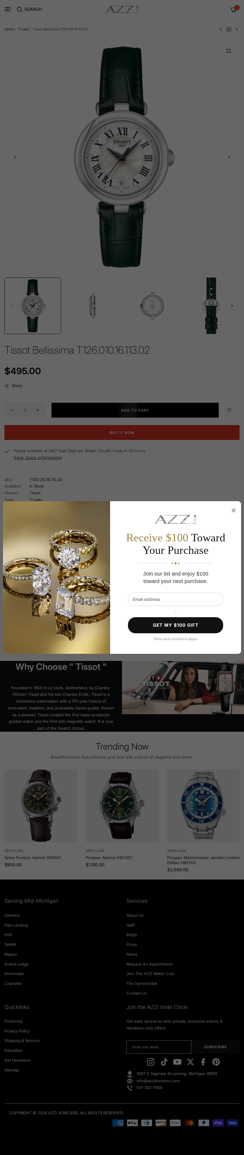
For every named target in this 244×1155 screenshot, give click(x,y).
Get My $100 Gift (175, 625)
